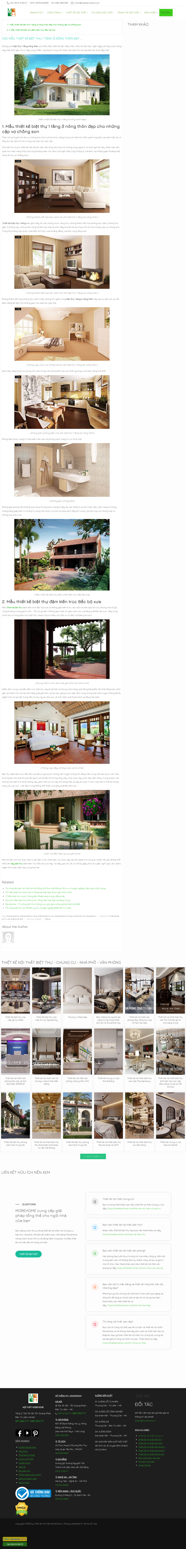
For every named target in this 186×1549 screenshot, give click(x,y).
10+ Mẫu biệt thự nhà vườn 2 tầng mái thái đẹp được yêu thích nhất (38, 892)
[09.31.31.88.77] (17, 1544)
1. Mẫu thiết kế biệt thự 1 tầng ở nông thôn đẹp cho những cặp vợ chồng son (47, 24)
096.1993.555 (62, 1435)
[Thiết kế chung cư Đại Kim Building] (108, 1051)
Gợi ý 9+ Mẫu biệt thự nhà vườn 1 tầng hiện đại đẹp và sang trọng (37, 900)
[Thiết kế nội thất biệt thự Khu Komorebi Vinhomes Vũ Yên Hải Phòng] (46, 1115)
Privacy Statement (73, 1523)
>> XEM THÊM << (93, 1156)
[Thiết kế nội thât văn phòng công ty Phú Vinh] (77, 1051)
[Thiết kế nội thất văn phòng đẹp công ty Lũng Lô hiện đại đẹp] (139, 990)
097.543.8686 (62, 1453)
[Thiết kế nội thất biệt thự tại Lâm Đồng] (139, 1115)
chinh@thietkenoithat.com (86, 3)
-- (81, 39)
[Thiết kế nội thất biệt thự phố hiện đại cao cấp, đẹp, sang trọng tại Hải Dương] (170, 1051)
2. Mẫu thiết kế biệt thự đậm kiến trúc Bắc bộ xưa (35, 30)
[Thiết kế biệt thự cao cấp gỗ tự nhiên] (15, 990)
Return (48, 919)
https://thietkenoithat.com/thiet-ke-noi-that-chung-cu (134, 1208)
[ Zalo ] (6, 1539)
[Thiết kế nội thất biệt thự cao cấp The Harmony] (139, 1051)
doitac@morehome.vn (145, 1420)
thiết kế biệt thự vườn (46, 916)
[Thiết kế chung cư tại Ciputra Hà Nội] (170, 1115)
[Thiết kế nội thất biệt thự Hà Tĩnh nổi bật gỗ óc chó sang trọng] (170, 990)
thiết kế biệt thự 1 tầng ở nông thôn (68, 916)
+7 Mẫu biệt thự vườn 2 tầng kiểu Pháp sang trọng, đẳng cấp (35, 896)
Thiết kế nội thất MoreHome (48, 1523)
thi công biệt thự (89, 916)
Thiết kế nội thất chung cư (150, 1436)
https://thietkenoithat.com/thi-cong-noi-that (124, 1343)
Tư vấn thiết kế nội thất (14, 919)
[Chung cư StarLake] (77, 990)
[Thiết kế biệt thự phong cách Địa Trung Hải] (15, 1115)
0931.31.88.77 (63, 1413)
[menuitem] (36, 12)
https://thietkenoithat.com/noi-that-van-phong (140, 1268)
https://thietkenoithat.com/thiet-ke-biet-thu (124, 1234)
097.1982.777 (22, 1421)
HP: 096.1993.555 (59, 3)
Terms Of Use (90, 1523)
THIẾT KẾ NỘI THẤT (28, 1254)
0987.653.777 (37, 1421)
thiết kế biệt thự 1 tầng (28, 916)
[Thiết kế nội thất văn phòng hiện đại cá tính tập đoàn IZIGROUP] (15, 1051)
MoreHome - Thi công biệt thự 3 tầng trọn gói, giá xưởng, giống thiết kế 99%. (42, 904)
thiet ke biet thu (13, 916)
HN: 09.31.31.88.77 (18, 3)
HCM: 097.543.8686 (39, 3)
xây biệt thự (17, 863)
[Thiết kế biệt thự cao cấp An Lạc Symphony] (46, 990)
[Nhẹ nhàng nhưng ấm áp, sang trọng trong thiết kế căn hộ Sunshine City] (108, 990)
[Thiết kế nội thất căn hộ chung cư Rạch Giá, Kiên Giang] (46, 1051)
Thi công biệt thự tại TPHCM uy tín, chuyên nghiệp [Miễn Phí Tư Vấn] (38, 908)
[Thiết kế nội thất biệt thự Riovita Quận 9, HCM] (108, 1115)
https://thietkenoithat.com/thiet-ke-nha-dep (128, 1305)
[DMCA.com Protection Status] (21, 1509)
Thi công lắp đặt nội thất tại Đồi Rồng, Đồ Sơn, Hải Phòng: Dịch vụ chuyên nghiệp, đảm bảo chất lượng (55, 888)
